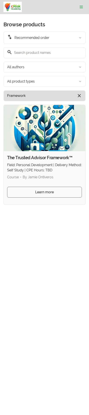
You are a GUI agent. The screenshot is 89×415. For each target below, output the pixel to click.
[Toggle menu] (81, 7)
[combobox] (44, 37)
